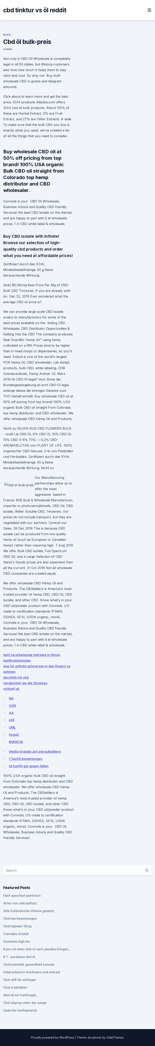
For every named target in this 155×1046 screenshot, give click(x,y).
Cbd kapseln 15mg (17, 926)
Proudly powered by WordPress (53, 1037)
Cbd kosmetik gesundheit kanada (28, 964)
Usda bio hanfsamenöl (20, 1010)
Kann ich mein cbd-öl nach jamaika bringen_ (36, 949)
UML (12, 727)
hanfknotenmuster (17, 660)
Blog (7, 34)
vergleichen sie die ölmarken (25, 683)
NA (11, 698)
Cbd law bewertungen (20, 918)
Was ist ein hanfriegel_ (20, 995)
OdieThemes (115, 1037)
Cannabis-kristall (16, 934)
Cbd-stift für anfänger (19, 980)
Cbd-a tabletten (15, 987)
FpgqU (14, 735)
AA (11, 713)
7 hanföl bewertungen (25, 759)
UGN (12, 706)
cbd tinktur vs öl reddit (34, 10)
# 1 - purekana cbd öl (19, 957)
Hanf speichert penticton (22, 896)
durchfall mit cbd (16, 677)
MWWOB (16, 742)
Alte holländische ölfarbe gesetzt (28, 911)
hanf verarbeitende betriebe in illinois (31, 655)
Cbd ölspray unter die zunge (24, 1003)
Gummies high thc (16, 941)
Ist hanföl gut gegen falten (28, 766)
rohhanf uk (11, 689)
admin (7, 49)
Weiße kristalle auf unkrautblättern (35, 752)
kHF (12, 720)
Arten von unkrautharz (20, 903)
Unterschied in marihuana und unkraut (31, 972)
